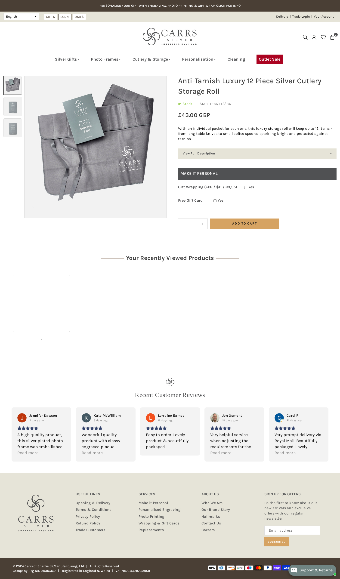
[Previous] (35, 147)
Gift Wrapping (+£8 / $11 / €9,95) (207, 187)
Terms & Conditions (93, 509)
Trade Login (301, 16)
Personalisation (197, 59)
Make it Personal (153, 503)
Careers (208, 530)
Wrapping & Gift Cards (159, 523)
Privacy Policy (88, 516)
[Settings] (314, 37)
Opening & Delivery (93, 503)
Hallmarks (210, 516)
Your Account (324, 16)
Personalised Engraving (159, 509)
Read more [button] (27, 452)
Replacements (151, 530)
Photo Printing (151, 516)
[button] (332, 37)
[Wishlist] (323, 37)
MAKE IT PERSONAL (199, 173)
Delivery (282, 16)
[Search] (305, 37)
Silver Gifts (66, 59)
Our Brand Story (215, 509)
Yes (251, 187)
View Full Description (199, 153)
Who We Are (212, 503)
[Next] (155, 147)
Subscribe (276, 541)
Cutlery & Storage (150, 59)
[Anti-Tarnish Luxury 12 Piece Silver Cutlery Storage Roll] (13, 85)
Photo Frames (104, 59)
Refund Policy (88, 523)
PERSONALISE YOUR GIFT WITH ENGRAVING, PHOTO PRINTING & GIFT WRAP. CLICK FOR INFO (170, 6)
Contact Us (211, 523)
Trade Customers (90, 530)
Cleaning (236, 59)
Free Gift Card (190, 200)
